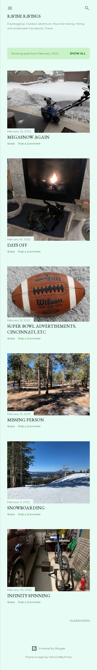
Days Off (17, 245)
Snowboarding (26, 508)
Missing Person (25, 420)
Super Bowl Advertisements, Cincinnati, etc (41, 329)
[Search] (87, 7)
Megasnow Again (28, 137)
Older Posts (80, 620)
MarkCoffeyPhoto (60, 657)
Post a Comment (29, 143)
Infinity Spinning (28, 596)
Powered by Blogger (52, 648)
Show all (78, 53)
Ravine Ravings (24, 16)
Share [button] (11, 143)
